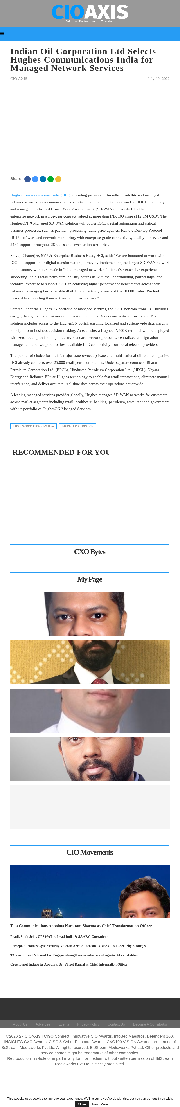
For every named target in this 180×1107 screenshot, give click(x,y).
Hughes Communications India (33, 426)
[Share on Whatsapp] (51, 178)
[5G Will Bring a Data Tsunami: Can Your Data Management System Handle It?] (90, 614)
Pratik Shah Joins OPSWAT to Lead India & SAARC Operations (59, 936)
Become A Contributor (150, 1024)
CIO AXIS (18, 78)
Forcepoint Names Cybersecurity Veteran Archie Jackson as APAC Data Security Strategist (78, 946)
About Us (20, 1024)
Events (63, 1024)
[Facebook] (125, 1008)
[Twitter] (135, 1008)
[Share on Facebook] (28, 178)
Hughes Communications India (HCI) (40, 195)
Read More (100, 1104)
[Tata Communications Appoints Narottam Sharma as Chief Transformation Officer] (90, 891)
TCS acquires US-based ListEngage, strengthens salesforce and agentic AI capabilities (74, 955)
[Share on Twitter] (36, 178)
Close (82, 1104)
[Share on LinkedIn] (43, 178)
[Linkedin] (146, 1008)
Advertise (43, 1024)
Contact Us (116, 1024)
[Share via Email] (59, 178)
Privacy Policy (88, 1024)
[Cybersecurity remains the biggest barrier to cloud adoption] (90, 807)
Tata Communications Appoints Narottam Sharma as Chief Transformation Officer (81, 925)
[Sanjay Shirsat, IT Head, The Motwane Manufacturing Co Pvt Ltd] (90, 711)
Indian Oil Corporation (77, 426)
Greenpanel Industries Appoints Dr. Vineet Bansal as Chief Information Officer (69, 964)
